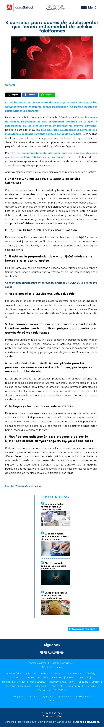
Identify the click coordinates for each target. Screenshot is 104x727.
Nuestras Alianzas (37, 663)
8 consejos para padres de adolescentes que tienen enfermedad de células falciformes (52, 27)
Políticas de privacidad (86, 721)
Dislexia (30, 677)
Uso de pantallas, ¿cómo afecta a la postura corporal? (52, 507)
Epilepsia (71, 677)
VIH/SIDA (58, 690)
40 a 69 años (82, 696)
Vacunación (44, 690)
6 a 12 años (33, 696)
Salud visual (90, 686)
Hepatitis (84, 677)
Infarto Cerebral (37, 682)
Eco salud (43, 677)
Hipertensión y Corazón (13, 682)
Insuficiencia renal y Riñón (61, 682)
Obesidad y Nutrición (89, 682)
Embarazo (57, 677)
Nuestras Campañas (52, 667)
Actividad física (13, 673)
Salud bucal (40, 686)
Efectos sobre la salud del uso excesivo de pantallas (53, 566)
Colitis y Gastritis (73, 673)
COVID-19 (90, 673)
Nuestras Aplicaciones (62, 663)
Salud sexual (74, 686)
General (10, 84)
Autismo (45, 673)
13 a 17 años (49, 696)
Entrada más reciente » (83, 629)
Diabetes (17, 677)
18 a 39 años (65, 696)
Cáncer (57, 673)
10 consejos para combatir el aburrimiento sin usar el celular (55, 536)
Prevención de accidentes (18, 686)
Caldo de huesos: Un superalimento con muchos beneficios (54, 596)
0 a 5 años (18, 696)
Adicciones (30, 673)
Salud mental (57, 686)
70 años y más (52, 700)
